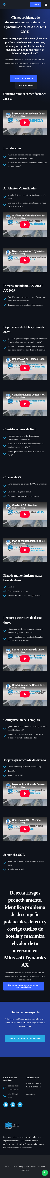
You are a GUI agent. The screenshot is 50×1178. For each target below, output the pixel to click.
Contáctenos (30, 1094)
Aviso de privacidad (33, 1087)
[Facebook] (5, 1104)
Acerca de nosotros (33, 1083)
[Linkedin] (12, 1104)
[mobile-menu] (45, 4)
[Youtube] (20, 1104)
